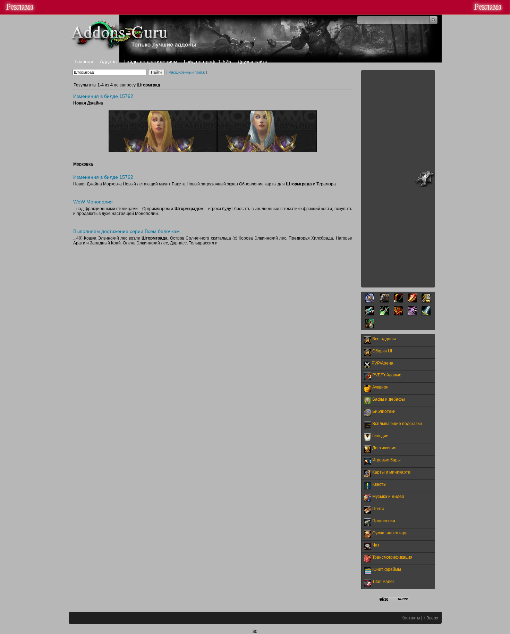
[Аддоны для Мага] (412, 301)
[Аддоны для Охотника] (398, 301)
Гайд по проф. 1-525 (207, 61)
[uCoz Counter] (394, 600)
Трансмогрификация (392, 557)
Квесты (379, 484)
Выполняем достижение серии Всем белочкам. (127, 231)
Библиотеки (384, 411)
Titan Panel (383, 581)
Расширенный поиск (187, 72)
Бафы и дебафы (388, 399)
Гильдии (380, 435)
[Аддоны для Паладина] (426, 301)
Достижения (384, 447)
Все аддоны (384, 338)
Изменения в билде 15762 (103, 96)
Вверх (432, 618)
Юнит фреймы (386, 569)
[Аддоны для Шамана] (398, 314)
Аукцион (380, 387)
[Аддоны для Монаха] (369, 327)
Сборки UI (382, 351)
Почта (378, 508)
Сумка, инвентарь (389, 533)
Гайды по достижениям (150, 61)
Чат (376, 545)
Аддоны (109, 61)
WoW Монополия (93, 202)
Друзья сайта (252, 61)
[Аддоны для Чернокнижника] (412, 314)
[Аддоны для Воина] (426, 314)
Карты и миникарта (391, 472)
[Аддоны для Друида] (384, 301)
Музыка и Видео (388, 496)
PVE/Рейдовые (386, 375)
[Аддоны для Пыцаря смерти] (369, 301)
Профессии (383, 520)
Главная (84, 61)
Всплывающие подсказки (397, 423)
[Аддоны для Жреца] (369, 314)
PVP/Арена (382, 363)
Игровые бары (386, 460)
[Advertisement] (398, 179)
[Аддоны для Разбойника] (384, 314)
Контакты (410, 618)
